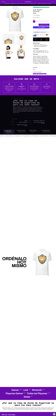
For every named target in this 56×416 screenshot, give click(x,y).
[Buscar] (52, 2)
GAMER (35, 73)
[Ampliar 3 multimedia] (21, 38)
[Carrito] (54, 2)
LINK (37, 73)
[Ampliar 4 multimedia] (8, 52)
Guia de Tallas (36, 17)
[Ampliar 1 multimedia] (15, 19)
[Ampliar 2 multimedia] (8, 38)
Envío (34, 69)
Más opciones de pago (41, 29)
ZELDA (45, 73)
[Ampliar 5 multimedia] (21, 52)
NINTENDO (41, 73)
